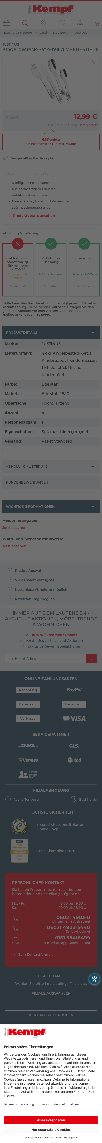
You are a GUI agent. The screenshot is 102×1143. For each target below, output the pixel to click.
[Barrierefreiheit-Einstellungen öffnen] (94, 979)
